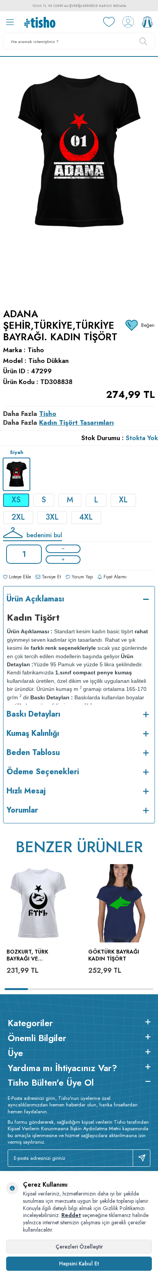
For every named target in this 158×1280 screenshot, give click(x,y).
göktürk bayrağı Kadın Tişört (113, 955)
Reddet (71, 1215)
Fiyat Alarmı (114, 577)
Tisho (36, 350)
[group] (79, 178)
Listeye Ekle (19, 577)
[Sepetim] (147, 22)
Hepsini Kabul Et (79, 1263)
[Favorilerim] (109, 22)
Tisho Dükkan (48, 360)
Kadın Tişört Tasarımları (76, 422)
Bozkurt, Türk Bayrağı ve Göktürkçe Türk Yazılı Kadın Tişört (34, 955)
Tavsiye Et (50, 577)
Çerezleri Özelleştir (79, 1246)
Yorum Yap (81, 577)
